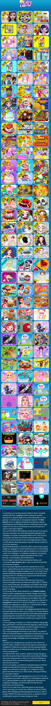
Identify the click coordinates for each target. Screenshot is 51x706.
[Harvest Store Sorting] (24, 29)
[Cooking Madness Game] (8, 128)
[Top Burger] (41, 128)
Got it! (41, 702)
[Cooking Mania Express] (41, 104)
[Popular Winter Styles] (41, 215)
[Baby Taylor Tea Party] (41, 153)
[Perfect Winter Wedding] (41, 252)
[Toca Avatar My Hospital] (41, 54)
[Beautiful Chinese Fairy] (8, 228)
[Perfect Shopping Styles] (8, 252)
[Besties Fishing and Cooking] (24, 153)
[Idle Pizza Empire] (41, 141)
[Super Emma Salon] (41, 228)
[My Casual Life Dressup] (41, 240)
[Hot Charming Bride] (8, 240)
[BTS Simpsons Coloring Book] (8, 29)
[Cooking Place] (41, 166)
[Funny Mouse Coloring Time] (8, 66)
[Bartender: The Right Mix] (41, 116)
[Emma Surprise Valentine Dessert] (41, 91)
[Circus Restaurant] (8, 166)
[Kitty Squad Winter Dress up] (41, 29)
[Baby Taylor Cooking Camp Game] (8, 203)
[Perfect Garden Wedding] (24, 228)
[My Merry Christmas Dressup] (24, 215)
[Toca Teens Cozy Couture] (8, 79)
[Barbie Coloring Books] (8, 42)
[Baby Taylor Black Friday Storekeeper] (41, 17)
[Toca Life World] (24, 66)
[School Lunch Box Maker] (24, 91)
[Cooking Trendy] (8, 141)
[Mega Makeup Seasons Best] (8, 17)
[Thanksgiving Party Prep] (24, 116)
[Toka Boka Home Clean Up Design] (41, 66)
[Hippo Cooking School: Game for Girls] (8, 190)
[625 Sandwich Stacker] (41, 178)
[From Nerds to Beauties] (24, 42)
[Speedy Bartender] (8, 104)
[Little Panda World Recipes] (41, 203)
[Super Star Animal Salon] (8, 91)
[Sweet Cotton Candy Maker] (8, 116)
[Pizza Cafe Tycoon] (24, 128)
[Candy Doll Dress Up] (24, 79)
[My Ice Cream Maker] (24, 178)
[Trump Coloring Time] (41, 42)
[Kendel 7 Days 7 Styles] (24, 54)
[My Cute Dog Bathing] (24, 252)
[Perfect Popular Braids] (24, 240)
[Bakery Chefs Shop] (24, 104)
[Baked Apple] (8, 178)
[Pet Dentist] (24, 17)
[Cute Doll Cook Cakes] (8, 215)
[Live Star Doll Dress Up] (8, 54)
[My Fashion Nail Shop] (41, 79)
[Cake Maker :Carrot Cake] (24, 166)
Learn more (23, 704)
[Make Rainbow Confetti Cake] (8, 153)
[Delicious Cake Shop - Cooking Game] (24, 203)
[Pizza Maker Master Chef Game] (41, 190)
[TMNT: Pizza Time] (24, 190)
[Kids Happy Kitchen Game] (24, 141)
